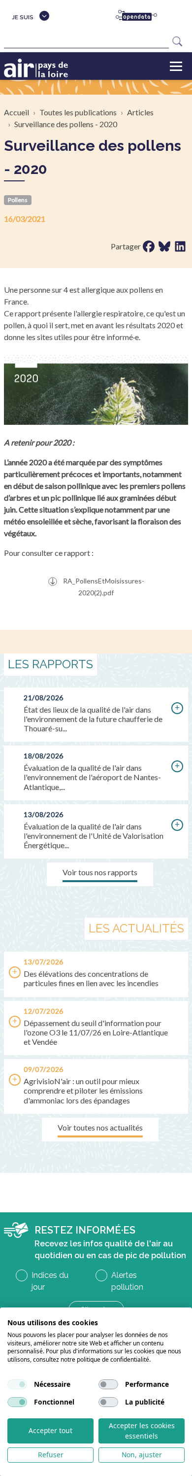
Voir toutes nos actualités (100, 1127)
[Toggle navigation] (176, 66)
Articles (140, 112)
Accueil (16, 112)
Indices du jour (50, 1281)
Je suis (22, 17)
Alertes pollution (127, 1281)
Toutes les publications (78, 112)
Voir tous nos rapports (100, 872)
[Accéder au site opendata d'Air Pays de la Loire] (140, 16)
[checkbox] (17, 1384)
